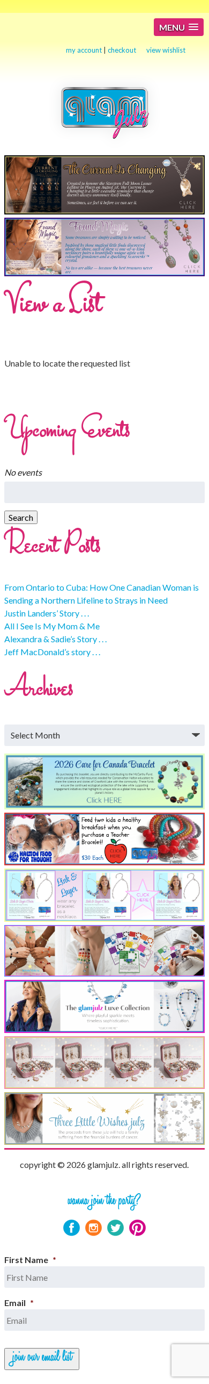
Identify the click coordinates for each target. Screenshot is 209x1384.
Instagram (93, 1228)
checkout (122, 50)
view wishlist (165, 50)
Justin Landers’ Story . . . (46, 613)
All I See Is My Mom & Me (52, 626)
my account (84, 50)
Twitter (115, 1228)
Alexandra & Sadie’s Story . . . (55, 639)
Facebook (71, 1228)
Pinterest (137, 1228)
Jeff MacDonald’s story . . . (52, 652)
